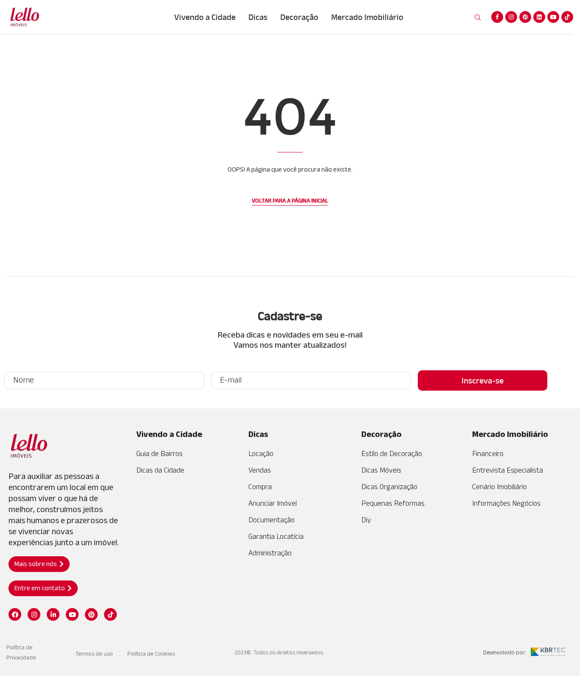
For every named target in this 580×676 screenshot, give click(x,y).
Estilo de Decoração (391, 453)
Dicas (257, 17)
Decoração (299, 17)
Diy (366, 520)
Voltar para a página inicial (290, 200)
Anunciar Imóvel (272, 503)
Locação (260, 453)
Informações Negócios (506, 503)
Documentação (271, 520)
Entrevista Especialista (507, 470)
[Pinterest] (525, 17)
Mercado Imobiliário (367, 17)
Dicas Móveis (381, 470)
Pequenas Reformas (393, 503)
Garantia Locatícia (276, 536)
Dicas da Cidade (160, 470)
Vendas (259, 470)
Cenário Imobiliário (499, 486)
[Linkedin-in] (53, 614)
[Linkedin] (539, 17)
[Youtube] (553, 17)
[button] (39, 564)
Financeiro (488, 453)
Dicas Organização (389, 486)
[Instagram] (511, 17)
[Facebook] (497, 17)
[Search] (478, 17)
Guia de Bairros (159, 453)
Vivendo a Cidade (205, 17)
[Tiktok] (567, 17)
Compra (260, 486)
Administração (270, 553)
